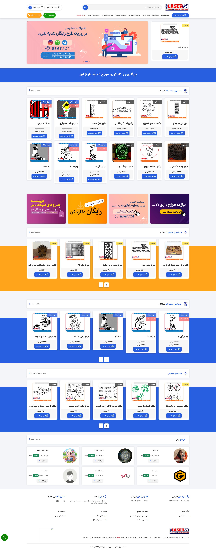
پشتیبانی (51, 15)
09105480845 (184, 501)
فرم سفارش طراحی (93, 15)
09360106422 (35, 15)
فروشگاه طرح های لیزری (151, 15)
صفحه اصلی (165, 15)
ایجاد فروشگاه (101, 516)
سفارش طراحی (59, 516)
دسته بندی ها (179, 15)
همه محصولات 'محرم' (38, 373)
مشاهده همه (35, 91)
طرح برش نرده (183, 47)
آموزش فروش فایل (99, 520)
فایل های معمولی (108, 15)
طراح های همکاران (134, 15)
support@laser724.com (139, 501)
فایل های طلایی (121, 15)
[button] (36, 7)
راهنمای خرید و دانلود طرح (138, 516)
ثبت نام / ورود (183, 516)
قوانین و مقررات (141, 520)
